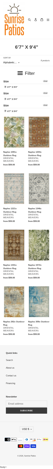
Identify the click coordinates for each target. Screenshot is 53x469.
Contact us (11, 375)
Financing (10, 383)
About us (10, 367)
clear (45, 81)
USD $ (25, 429)
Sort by (7, 58)
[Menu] (48, 19)
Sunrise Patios (30, 456)
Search (9, 360)
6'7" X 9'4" (12, 87)
